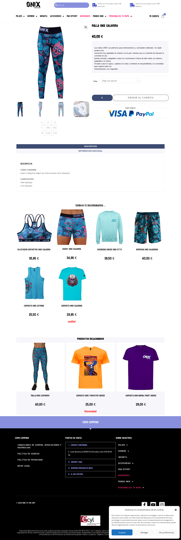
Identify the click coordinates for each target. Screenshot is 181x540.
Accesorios (55, 16)
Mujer (19, 16)
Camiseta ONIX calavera (71, 306)
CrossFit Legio (76, 462)
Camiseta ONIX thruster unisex (90, 396)
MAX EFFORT (72, 16)
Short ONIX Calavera (71, 249)
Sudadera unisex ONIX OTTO (109, 250)
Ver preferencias (166, 532)
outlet (72, 321)
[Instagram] (162, 505)
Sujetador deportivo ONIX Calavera (33, 250)
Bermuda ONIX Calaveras (147, 250)
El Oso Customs (77, 474)
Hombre (30, 16)
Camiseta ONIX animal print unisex (140, 396)
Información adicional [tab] (90, 151)
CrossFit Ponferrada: (79, 445)
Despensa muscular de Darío (82, 468)
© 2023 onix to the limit (25, 503)
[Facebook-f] (144, 505)
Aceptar (122, 532)
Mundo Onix (98, 16)
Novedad (90, 411)
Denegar (144, 532)
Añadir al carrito (140, 98)
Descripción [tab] (90, 146)
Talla (95, 81)
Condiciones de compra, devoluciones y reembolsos (39, 446)
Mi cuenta (154, 16)
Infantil (44, 16)
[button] (175, 510)
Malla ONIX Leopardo (40, 396)
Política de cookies (29, 454)
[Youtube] (153, 505)
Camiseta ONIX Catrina (34, 306)
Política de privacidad (30, 460)
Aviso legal (24, 466)
